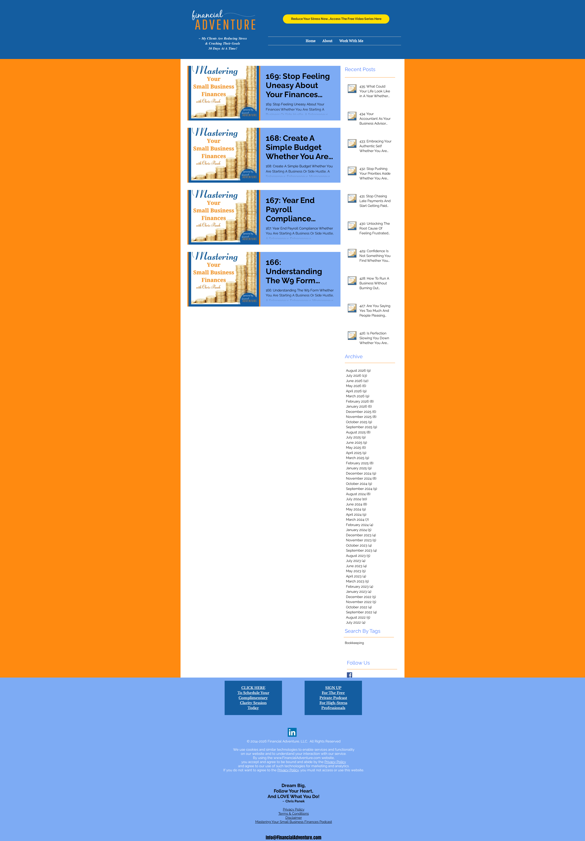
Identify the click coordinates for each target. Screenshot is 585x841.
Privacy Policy (335, 762)
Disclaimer (293, 818)
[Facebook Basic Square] (349, 675)
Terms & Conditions (293, 814)
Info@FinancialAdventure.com (293, 837)
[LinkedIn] (292, 732)
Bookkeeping (354, 643)
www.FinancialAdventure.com (297, 758)
